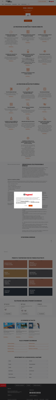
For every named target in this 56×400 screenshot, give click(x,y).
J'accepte (30, 205)
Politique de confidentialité (25, 201)
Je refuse (25, 205)
